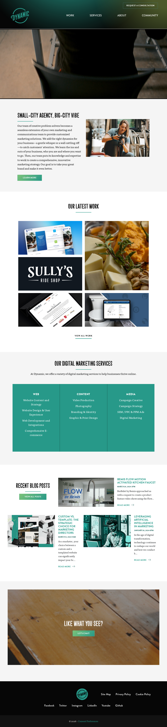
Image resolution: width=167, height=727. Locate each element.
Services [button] (96, 15)
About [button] (121, 15)
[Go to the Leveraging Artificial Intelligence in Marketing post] (107, 530)
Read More (123, 505)
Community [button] (150, 15)
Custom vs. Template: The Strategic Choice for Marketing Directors (68, 525)
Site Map (106, 694)
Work (70, 15)
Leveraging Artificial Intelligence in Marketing (143, 521)
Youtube (106, 705)
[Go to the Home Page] (82, 694)
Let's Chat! (84, 633)
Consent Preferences (88, 721)
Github (119, 705)
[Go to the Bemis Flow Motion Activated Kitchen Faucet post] (86, 492)
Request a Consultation (140, 5)
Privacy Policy (123, 694)
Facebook (49, 705)
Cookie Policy (143, 694)
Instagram (77, 705)
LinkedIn (92, 705)
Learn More (30, 177)
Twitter (63, 705)
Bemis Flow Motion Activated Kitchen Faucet (136, 481)
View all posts (33, 496)
